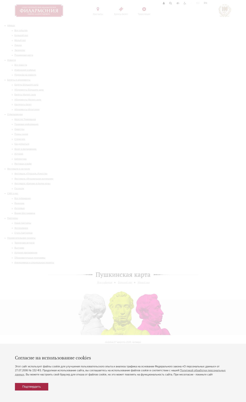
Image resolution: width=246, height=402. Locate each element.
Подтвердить (31, 386)
